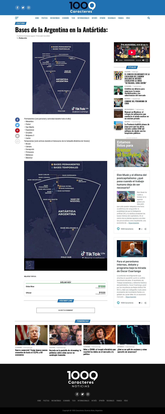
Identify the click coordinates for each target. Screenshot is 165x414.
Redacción (23, 38)
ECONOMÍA (65, 18)
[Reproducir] (117, 60)
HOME (37, 18)
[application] (132, 52)
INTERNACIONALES (83, 18)
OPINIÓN (102, 18)
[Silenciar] (143, 60)
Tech (73, 18)
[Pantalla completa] (147, 60)
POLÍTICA (44, 18)
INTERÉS (94, 18)
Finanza (120, 18)
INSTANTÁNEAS (54, 18)
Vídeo (128, 18)
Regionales (112, 18)
